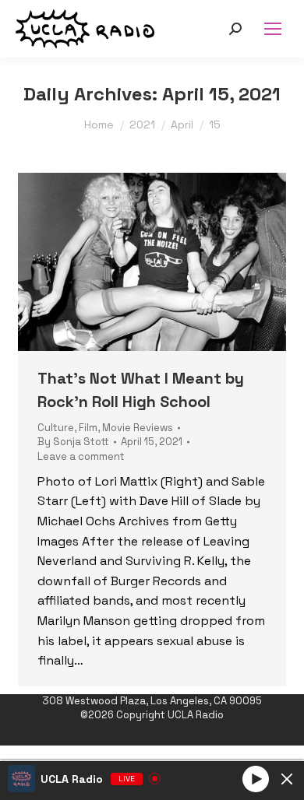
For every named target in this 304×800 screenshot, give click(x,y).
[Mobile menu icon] (272, 28)
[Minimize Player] (286, 779)
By (73, 441)
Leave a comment (81, 456)
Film (88, 427)
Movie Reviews (137, 427)
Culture (55, 427)
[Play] (256, 778)
